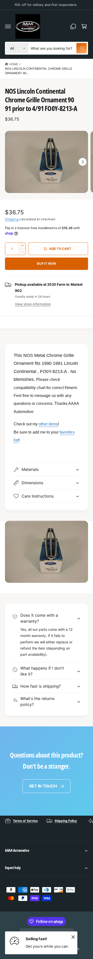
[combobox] (59, 48)
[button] (7, 26)
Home (13, 64)
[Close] (73, 937)
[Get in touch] (73, 26)
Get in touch (43, 786)
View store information (33, 304)
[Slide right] (83, 162)
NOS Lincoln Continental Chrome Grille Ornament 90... (38, 71)
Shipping (12, 219)
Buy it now (46, 263)
